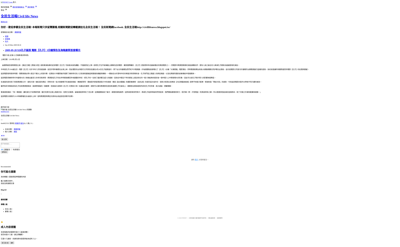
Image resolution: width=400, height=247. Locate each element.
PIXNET (184, 218)
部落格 (7, 39)
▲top (3, 135)
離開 (12, 243)
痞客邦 (17, 123)
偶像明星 (18, 32)
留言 (22, 123)
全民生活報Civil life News (19, 16)
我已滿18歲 (5, 243)
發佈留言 (4, 152)
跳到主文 (4, 22)
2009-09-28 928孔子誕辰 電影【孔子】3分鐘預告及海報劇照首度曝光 (42, 50)
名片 (6, 41)
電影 (15, 132)
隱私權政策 (211, 218)
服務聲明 (219, 218)
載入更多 (4, 139)
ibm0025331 (5, 111)
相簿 (6, 36)
